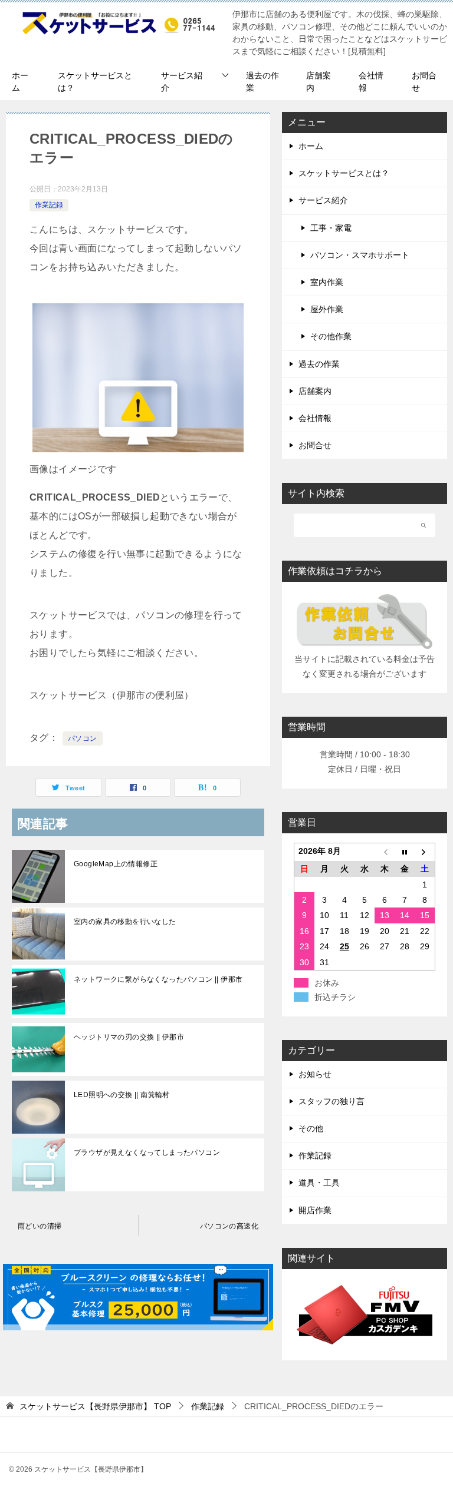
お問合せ (424, 81)
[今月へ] (405, 852)
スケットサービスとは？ (95, 81)
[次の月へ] (425, 852)
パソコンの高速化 (229, 1226)
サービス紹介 (181, 81)
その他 (310, 1128)
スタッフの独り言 (331, 1101)
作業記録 (49, 205)
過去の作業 (262, 81)
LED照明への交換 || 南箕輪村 (122, 1095)
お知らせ (314, 1074)
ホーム (20, 81)
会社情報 (371, 81)
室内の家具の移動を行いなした (125, 922)
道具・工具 (319, 1182)
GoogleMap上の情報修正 (115, 864)
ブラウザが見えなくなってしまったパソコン (147, 1152)
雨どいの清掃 (39, 1226)
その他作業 (331, 336)
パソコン (82, 738)
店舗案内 (318, 81)
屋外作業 (326, 309)
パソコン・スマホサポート (359, 255)
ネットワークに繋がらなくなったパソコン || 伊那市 (158, 979)
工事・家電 (331, 228)
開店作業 (314, 1210)
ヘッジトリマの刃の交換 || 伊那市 (129, 1037)
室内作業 (326, 282)
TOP (95, 1406)
